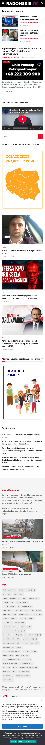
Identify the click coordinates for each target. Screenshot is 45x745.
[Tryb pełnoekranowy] (40, 128)
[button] (41, 700)
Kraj (4, 292)
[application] (22, 118)
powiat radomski (31, 643)
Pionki (7, 622)
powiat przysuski (11, 643)
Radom (6, 31)
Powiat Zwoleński (11, 651)
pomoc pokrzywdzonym (14, 631)
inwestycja (22, 602)
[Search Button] (40, 136)
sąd (6, 667)
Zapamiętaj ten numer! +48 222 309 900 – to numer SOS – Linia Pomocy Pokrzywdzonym (21, 51)
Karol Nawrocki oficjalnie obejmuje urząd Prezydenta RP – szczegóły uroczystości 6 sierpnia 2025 (20, 343)
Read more (8, 91)
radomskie (22, 655)
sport (27, 659)
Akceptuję (22, 726)
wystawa (8, 676)
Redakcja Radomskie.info (29, 22)
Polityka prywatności (27, 741)
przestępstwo (30, 651)
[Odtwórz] (5, 128)
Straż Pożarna (10, 663)
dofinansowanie (27, 590)
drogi (7, 594)
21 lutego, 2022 (28, 57)
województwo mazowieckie (25, 667)
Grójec (34, 598)
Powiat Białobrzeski (12, 635)
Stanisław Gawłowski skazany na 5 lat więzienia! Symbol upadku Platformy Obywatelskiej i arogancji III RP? (22, 460)
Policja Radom (10, 627)
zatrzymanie (22, 676)
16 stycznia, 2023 (26, 25)
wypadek (24, 671)
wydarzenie (9, 671)
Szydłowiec (26, 663)
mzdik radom (10, 618)
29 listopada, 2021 (9, 547)
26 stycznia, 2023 (8, 577)
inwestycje (9, 606)
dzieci (18, 594)
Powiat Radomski (9, 17)
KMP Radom (24, 606)
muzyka (36, 614)
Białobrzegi (9, 590)
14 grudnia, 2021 (26, 41)
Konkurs (21, 610)
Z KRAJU (5, 247)
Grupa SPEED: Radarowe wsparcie (16, 574)
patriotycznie (27, 618)
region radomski (11, 659)
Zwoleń (7, 680)
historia (8, 602)
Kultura (23, 614)
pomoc (26, 627)
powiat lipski (30, 639)
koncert (8, 610)
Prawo (6, 62)
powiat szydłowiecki (12, 647)
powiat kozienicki (11, 639)
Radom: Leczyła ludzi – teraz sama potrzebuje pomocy (29, 33)
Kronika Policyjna (11, 537)
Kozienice (35, 610)
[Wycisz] (36, 128)
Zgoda (13, 741)
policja (19, 622)
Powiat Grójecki (10, 569)
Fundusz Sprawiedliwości (14, 598)
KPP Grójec (9, 614)
